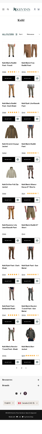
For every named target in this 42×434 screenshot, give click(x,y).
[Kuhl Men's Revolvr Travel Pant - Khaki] (11, 334)
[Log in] (35, 9)
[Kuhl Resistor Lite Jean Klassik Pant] (11, 213)
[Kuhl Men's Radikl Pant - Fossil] (11, 51)
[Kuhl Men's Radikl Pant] (31, 132)
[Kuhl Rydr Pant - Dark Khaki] (11, 253)
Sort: (26, 34)
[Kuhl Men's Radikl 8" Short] (31, 213)
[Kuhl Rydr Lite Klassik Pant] (31, 91)
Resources (7, 380)
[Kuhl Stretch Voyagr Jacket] (11, 132)
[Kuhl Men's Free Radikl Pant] (31, 51)
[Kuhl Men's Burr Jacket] (31, 334)
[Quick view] (17, 78)
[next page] (26, 368)
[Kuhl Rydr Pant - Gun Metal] (31, 253)
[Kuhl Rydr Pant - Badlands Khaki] (11, 294)
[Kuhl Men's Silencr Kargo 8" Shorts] (31, 172)
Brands (5, 385)
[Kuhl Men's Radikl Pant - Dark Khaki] (11, 91)
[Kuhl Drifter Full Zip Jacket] (11, 172)
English (8, 403)
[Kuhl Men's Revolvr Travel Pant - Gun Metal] (31, 294)
